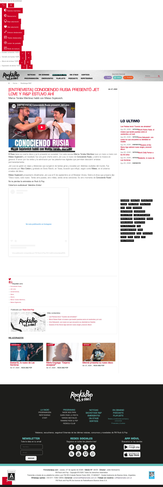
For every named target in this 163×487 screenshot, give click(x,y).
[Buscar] (159, 75)
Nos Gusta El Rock (128, 226)
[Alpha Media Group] (11, 475)
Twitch (118, 77)
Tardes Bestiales (69, 418)
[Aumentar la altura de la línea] (28, 62)
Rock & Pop (147, 233)
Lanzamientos (14, 291)
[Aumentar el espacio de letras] (30, 67)
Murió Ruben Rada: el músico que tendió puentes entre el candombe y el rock (75, 319)
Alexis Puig (135, 200)
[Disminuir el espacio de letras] (24, 67)
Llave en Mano (126, 215)
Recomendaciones (128, 233)
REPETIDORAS (44, 415)
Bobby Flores (145, 204)
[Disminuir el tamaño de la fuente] (23, 58)
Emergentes (15, 344)
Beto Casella (133, 204)
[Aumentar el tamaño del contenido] (28, 53)
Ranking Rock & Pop (69, 421)
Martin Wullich (126, 219)
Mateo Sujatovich (15, 302)
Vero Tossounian (127, 240)
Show (130, 237)
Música (149, 219)
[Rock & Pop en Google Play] (132, 447)
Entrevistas (137, 208)
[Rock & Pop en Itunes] (132, 454)
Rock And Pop (28, 310)
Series (123, 237)
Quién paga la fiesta (128, 229)
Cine (122, 208)
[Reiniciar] (3, 5)
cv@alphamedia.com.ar (123, 478)
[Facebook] (9, 283)
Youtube (129, 77)
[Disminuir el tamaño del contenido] (22, 53)
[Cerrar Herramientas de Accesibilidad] (11, 5)
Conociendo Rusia (15, 286)
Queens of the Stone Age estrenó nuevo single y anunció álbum (70, 325)
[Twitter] (10, 280)
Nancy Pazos (139, 222)
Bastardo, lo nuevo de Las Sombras (22, 364)
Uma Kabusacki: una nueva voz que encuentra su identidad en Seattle (72, 322)
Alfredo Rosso (147, 200)
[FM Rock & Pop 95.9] (9, 76)
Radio (109, 77)
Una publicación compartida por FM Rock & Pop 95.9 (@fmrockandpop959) (38, 253)
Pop (138, 226)
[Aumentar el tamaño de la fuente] (28, 58)
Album (12, 297)
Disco (12, 294)
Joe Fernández (126, 211)
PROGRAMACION (44, 412)
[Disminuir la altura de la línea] (22, 62)
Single (137, 237)
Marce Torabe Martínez (17, 299)
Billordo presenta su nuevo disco (97, 363)
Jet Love (13, 289)
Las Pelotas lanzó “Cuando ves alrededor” (63, 317)
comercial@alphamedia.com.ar (84, 478)
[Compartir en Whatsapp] (11, 282)
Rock (139, 233)
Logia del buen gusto (141, 215)
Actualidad (125, 200)
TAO (143, 237)
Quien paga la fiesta (69, 415)
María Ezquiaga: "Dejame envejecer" (58, 364)
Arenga (123, 204)
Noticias (50, 344)
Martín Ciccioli (139, 219)
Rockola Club (69, 423)
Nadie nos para (126, 222)
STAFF (44, 418)
